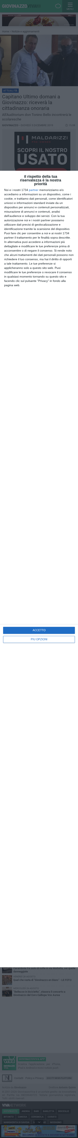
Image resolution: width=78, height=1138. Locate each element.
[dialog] (39, 569)
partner (33, 189)
